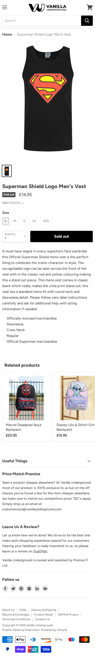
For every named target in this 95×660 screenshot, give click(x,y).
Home (7, 34)
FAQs (22, 610)
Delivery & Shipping (43, 610)
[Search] (87, 21)
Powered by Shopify (54, 630)
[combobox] (41, 21)
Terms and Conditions (16, 619)
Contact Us (42, 619)
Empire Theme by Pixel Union (21, 630)
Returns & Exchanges (15, 614)
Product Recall (43, 614)
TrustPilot (40, 551)
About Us (8, 610)
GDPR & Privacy (68, 614)
